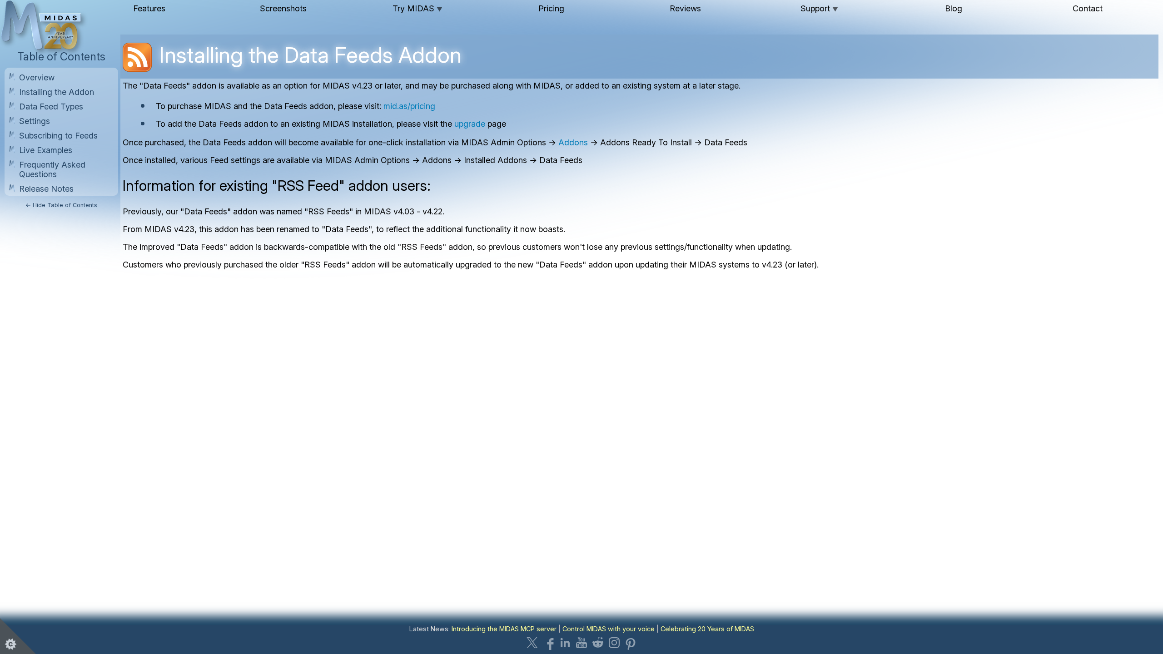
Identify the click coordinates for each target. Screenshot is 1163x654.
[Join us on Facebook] (549, 642)
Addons (573, 142)
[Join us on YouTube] (581, 642)
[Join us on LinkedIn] (565, 642)
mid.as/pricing (409, 106)
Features (149, 8)
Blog (953, 8)
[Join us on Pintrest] (630, 642)
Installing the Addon (56, 92)
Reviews (685, 8)
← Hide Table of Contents (61, 205)
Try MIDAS (417, 8)
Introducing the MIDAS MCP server (504, 629)
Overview (37, 77)
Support (819, 8)
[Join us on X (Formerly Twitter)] (532, 642)
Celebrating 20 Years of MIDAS (707, 629)
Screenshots (283, 8)
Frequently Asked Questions (52, 169)
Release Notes (46, 188)
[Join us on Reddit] (598, 642)
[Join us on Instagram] (614, 642)
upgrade (469, 124)
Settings (34, 121)
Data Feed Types (51, 106)
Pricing (551, 8)
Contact (1088, 8)
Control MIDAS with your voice (608, 629)
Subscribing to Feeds (58, 135)
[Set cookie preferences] (18, 636)
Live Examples (45, 150)
